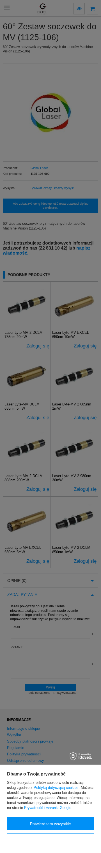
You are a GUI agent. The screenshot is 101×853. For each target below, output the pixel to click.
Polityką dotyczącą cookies (56, 788)
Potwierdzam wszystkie (50, 823)
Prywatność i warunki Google (47, 808)
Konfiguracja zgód (50, 840)
